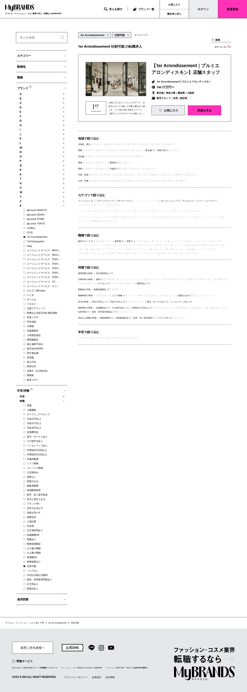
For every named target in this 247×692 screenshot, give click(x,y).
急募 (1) (99, 279)
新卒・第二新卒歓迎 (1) (144, 318)
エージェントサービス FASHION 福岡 (43, 268)
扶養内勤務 (32, 459)
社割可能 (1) (83, 312)
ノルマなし (32, 570)
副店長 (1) (119, 241)
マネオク (31, 303)
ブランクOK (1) (164, 318)
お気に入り (174, 4)
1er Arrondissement (37, 236)
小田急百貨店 (34, 335)
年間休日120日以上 (37, 454)
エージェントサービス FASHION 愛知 (43, 263)
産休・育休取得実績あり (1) (104, 312)
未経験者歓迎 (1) (123, 318)
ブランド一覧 (146, 9)
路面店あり (32, 588)
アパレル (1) (187, 200)
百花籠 (30, 357)
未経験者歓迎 (34, 490)
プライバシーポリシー (76, 677)
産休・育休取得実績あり (39, 579)
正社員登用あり (35, 530)
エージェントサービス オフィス (43, 286)
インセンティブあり (37, 445)
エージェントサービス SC (41, 281)
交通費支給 (32, 432)
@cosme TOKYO (36, 223)
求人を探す (115, 9)
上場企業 (31, 521)
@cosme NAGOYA (37, 210)
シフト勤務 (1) (118, 295)
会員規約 (96, 677)
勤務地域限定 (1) (101, 289)
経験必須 (31, 517)
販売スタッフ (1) (85, 241)
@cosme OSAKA (36, 214)
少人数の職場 (34, 548)
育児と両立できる (36, 499)
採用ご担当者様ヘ (32, 647)
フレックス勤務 (35, 467)
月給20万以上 (34, 418)
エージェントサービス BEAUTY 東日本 (43, 250)
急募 (29, 405)
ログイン (203, 9)
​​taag (29, 245)
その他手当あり (35, 441)
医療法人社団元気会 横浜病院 (42, 312)
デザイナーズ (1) (124, 200)
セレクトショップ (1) (170, 200)
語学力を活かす (35, 508)
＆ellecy (31, 227)
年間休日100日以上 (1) (142, 307)
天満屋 (30, 326)
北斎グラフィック (36, 308)
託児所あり (32, 583)
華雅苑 (30, 375)
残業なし (31, 476)
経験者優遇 (32, 485)
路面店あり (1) (143, 283)
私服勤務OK (33, 534)
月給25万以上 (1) (117, 301)
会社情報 (110, 677)
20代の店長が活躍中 (37, 575)
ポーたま (31, 299)
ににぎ (30, 295)
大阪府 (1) (114, 168)
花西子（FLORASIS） (38, 370)
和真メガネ (32, 317)
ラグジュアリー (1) (105, 200)
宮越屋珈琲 (32, 330)
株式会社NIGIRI (35, 348)
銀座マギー (32, 379)
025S (30, 232)
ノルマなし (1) (102, 283)
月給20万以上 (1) (99, 301)
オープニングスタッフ (38, 414)
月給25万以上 (34, 423)
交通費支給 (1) (102, 307)
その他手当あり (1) (120, 307)
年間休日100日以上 (37, 450)
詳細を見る (204, 110)
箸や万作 (31, 361)
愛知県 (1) (114, 162)
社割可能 (31, 566)
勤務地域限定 (34, 543)
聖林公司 (31, 366)
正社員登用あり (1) (104, 273)
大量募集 (31, 409)
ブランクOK (33, 503)
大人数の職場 (34, 552)
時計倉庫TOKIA (35, 344)
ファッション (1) (85, 200)
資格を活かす (34, 512)
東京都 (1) (150, 150)
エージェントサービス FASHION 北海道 (43, 259)
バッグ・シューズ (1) (205, 200)
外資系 (30, 525)
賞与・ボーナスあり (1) (157, 301)
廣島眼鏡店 (32, 339)
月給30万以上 (34, 427)
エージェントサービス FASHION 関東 (43, 272)
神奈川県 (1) (162, 150)
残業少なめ (32, 481)
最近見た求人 (174, 13)
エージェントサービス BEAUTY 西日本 (43, 254)
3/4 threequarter (35, 241)
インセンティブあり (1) (181, 301)
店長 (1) (130, 241)
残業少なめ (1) (184, 295)
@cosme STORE (35, 218)
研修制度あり (34, 561)
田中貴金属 (32, 353)
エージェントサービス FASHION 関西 (43, 277)
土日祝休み (32, 472)
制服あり (31, 539)
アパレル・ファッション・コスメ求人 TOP (24, 623)
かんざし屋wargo (36, 290)
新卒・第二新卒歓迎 (37, 494)
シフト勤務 (32, 463)
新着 (217, 39)
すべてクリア (141, 35)
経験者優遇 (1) (106, 318)
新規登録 (232, 9)
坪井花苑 (31, 321)
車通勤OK (32, 557)
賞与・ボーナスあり (37, 436)
